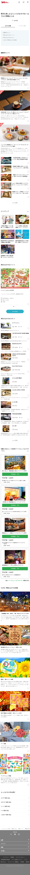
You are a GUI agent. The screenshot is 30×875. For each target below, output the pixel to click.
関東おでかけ (14, 828)
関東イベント (21, 828)
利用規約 (12, 857)
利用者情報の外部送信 (5, 859)
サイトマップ (5, 857)
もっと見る (15, 202)
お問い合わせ (3, 861)
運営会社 (27, 861)
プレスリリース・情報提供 (13, 861)
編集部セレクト (6, 32)
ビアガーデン (19, 580)
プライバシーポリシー (20, 857)
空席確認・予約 (15, 474)
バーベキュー (11, 580)
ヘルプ (25, 859)
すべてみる (15, 311)
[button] (13, 306)
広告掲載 (22, 861)
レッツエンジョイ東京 (5, 828)
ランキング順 (22, 25)
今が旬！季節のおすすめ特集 (10, 40)
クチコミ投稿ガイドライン (17, 859)
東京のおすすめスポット (9, 37)
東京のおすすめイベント (9, 35)
